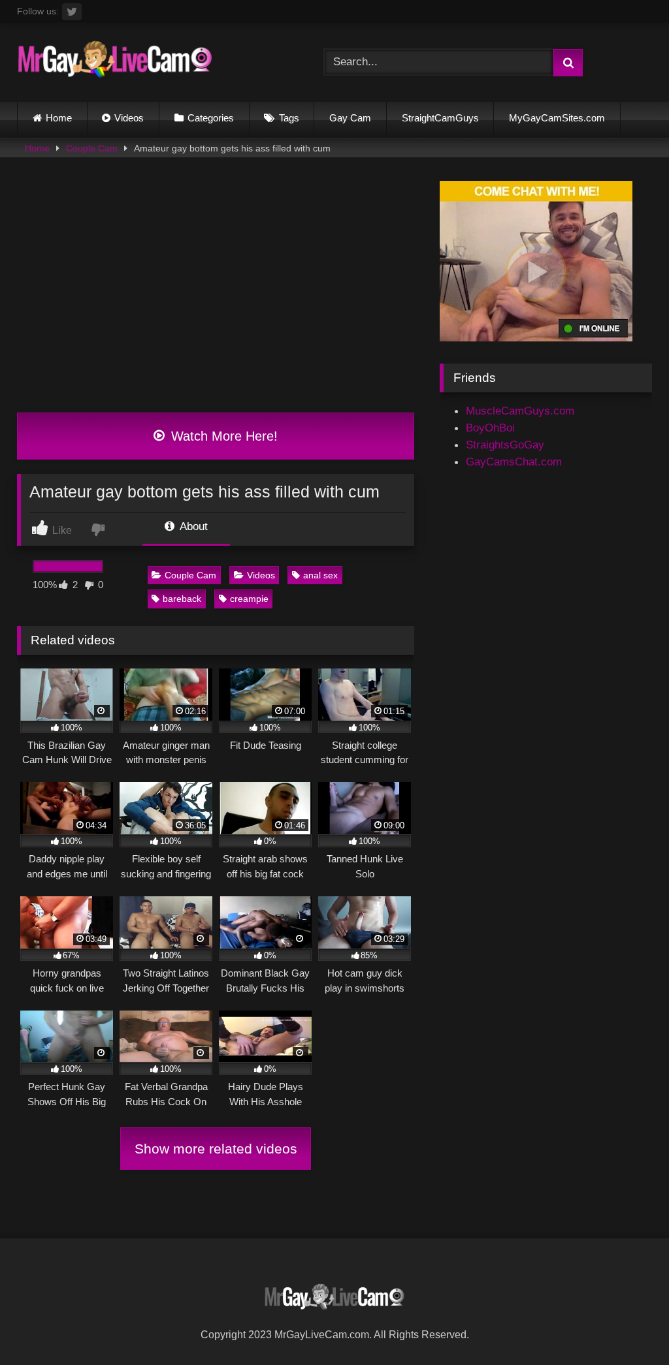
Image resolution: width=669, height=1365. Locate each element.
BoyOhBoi (490, 427)
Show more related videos (216, 1148)
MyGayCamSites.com (557, 117)
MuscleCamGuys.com (520, 410)
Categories (211, 117)
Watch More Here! (222, 436)
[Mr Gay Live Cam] (150, 62)
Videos (129, 117)
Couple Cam (92, 148)
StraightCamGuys (440, 117)
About (192, 526)
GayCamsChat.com (514, 461)
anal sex (320, 575)
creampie (249, 598)
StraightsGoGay (505, 444)
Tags (289, 117)
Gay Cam (350, 117)
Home (59, 117)
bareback (182, 598)
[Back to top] (627, 1325)
